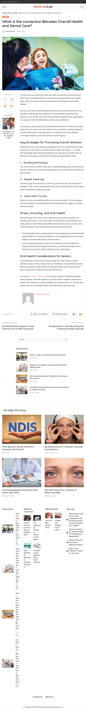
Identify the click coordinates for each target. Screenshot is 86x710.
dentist (73, 150)
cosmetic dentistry (37, 276)
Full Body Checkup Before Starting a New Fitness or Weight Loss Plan (17, 661)
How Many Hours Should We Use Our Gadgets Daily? (8, 135)
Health (6, 16)
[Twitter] (11, 99)
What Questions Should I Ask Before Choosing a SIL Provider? (17, 612)
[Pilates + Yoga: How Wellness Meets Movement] (21, 356)
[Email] (11, 106)
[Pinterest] (5, 106)
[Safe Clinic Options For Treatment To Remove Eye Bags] (64, 472)
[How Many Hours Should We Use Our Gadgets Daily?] (8, 123)
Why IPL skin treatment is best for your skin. (76, 551)
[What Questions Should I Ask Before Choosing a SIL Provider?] (21, 379)
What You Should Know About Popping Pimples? (76, 542)
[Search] (81, 7)
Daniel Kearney (10, 31)
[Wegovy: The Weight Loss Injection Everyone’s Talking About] (21, 368)
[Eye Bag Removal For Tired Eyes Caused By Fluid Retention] (64, 429)
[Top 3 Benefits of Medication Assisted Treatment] (27, 545)
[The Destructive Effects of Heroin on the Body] (37, 518)
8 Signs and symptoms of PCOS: (58, 525)
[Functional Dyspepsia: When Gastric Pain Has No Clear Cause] (21, 472)
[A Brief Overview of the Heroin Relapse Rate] (27, 518)
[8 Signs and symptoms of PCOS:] (58, 515)
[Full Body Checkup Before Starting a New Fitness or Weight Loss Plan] (21, 390)
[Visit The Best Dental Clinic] (49, 515)
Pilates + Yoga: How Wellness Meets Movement (48, 355)
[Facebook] (5, 99)
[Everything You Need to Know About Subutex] (37, 545)
